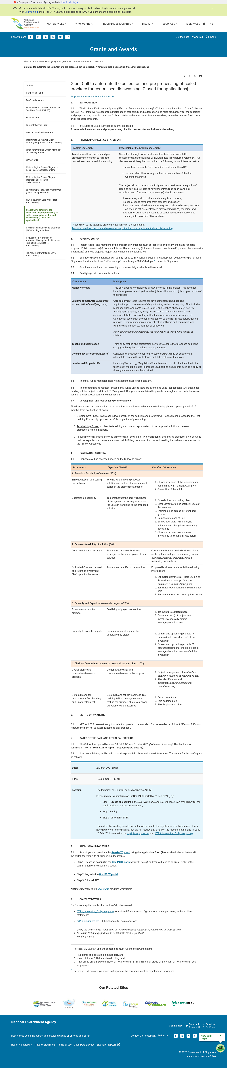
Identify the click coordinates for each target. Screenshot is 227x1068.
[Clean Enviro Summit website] (130, 1004)
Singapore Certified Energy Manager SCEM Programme (43, 151)
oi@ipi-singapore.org (138, 833)
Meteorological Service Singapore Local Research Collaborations (42, 168)
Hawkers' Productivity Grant (39, 132)
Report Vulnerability (22, 1044)
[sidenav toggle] (63, 227)
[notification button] (204, 24)
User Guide (103, 888)
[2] (154, 261)
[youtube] (60, 37)
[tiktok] (67, 37)
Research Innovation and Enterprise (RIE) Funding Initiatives (43, 229)
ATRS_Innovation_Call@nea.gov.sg (174, 833)
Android (198, 36)
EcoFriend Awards (35, 100)
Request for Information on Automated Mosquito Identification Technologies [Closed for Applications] (43, 242)
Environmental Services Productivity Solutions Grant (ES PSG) (43, 109)
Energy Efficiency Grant (37, 125)
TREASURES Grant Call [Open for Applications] (41, 254)
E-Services (193, 23)
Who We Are (82, 23)
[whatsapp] (52, 37)
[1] (121, 261)
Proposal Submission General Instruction (93, 96)
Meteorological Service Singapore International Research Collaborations (42, 180)
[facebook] (30, 37)
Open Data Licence (84, 1044)
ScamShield (31, 11)
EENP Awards (32, 117)
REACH (112, 1044)
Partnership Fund (34, 93)
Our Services (55, 23)
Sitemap (101, 1044)
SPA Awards (32, 160)
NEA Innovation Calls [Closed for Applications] (41, 201)
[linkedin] (45, 37)
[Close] (212, 8)
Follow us (163, 1035)
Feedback (150, 1035)
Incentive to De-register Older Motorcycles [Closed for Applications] (44, 141)
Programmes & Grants (116, 23)
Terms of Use (64, 1044)
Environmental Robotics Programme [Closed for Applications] (43, 191)
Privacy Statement (45, 1044)
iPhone (212, 36)
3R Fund (30, 85)
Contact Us (137, 1035)
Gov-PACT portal (120, 852)
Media (146, 23)
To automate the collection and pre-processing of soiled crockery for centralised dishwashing (122, 228)
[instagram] (38, 37)
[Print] (200, 76)
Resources (168, 23)
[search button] (212, 24)
